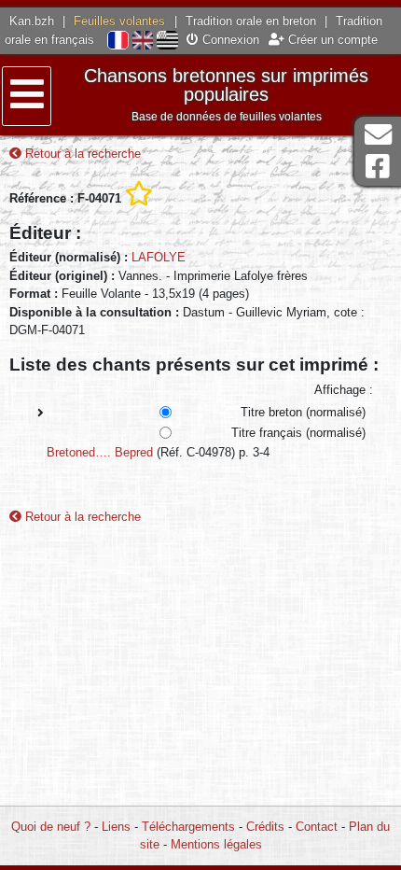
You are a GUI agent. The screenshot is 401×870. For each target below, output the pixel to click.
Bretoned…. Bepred (100, 452)
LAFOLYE (158, 257)
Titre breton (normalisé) (303, 412)
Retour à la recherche (81, 154)
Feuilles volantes (119, 21)
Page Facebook (378, 166)
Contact (317, 827)
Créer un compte (331, 40)
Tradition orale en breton (251, 21)
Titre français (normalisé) (298, 433)
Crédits (265, 827)
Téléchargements (188, 827)
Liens (116, 827)
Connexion (229, 40)
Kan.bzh (31, 21)
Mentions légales (216, 844)
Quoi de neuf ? (50, 827)
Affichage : (343, 390)
